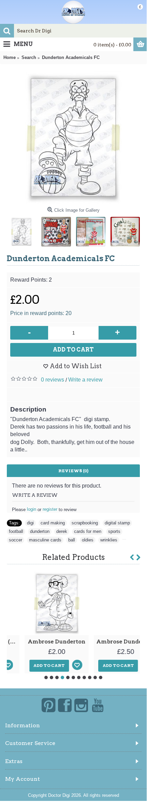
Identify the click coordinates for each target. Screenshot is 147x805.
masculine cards (45, 539)
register (50, 509)
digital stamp (117, 522)
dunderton (39, 531)
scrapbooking (85, 522)
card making (53, 522)
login (31, 509)
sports (114, 531)
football (16, 531)
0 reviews (52, 380)
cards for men (87, 531)
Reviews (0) (73, 470)
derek (61, 531)
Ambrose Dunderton (39, 641)
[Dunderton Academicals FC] (73, 137)
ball (71, 539)
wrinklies (108, 539)
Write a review (85, 380)
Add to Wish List (76, 366)
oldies (87, 539)
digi (30, 522)
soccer (15, 539)
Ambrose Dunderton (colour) (109, 641)
